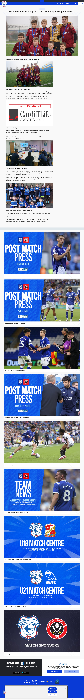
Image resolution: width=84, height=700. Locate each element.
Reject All (52, 691)
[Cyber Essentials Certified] (57, 682)
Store (46, 0)
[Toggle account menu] (82, 3)
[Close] (65, 688)
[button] (4, 692)
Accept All (52, 688)
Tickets (38, 0)
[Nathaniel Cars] (42, 681)
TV (57, 3)
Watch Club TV (71, 671)
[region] (36, 691)
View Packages (54, 671)
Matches (61, 3)
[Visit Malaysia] (27, 681)
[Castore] (34, 682)
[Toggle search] (79, 3)
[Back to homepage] (4, 3)
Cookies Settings (52, 694)
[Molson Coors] (50, 681)
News (67, 3)
